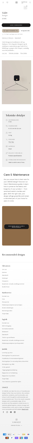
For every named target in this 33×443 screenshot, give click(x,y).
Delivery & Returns (7, 38)
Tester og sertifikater (8, 337)
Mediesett (5, 331)
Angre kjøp (5, 313)
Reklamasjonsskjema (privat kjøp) (12, 305)
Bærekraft (18, 38)
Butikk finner (6, 286)
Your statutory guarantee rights (11, 381)
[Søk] (30, 2)
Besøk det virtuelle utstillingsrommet (13, 284)
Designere (5, 281)
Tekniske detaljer (14, 53)
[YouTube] (11, 412)
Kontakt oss (5, 296)
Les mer (4, 53)
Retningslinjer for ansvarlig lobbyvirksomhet (15, 361)
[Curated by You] (7, 2)
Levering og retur (7, 352)
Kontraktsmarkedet (8, 328)
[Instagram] (7, 412)
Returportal (5, 302)
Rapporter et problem (8, 375)
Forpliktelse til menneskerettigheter (12, 358)
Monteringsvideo (7, 310)
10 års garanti (6, 367)
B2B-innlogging (6, 326)
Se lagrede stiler (25, 30)
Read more (25, 409)
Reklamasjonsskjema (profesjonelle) (13, 343)
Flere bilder (23, 53)
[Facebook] (3, 412)
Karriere (4, 272)
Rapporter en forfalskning (9, 373)
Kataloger (5, 278)
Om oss (4, 269)
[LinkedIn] (14, 412)
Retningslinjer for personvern (10, 355)
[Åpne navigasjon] (3, 2)
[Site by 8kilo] (21, 425)
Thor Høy (11, 142)
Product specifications (15, 155)
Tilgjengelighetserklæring (9, 370)
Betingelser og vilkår (8, 364)
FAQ (3, 299)
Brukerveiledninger (7, 307)
